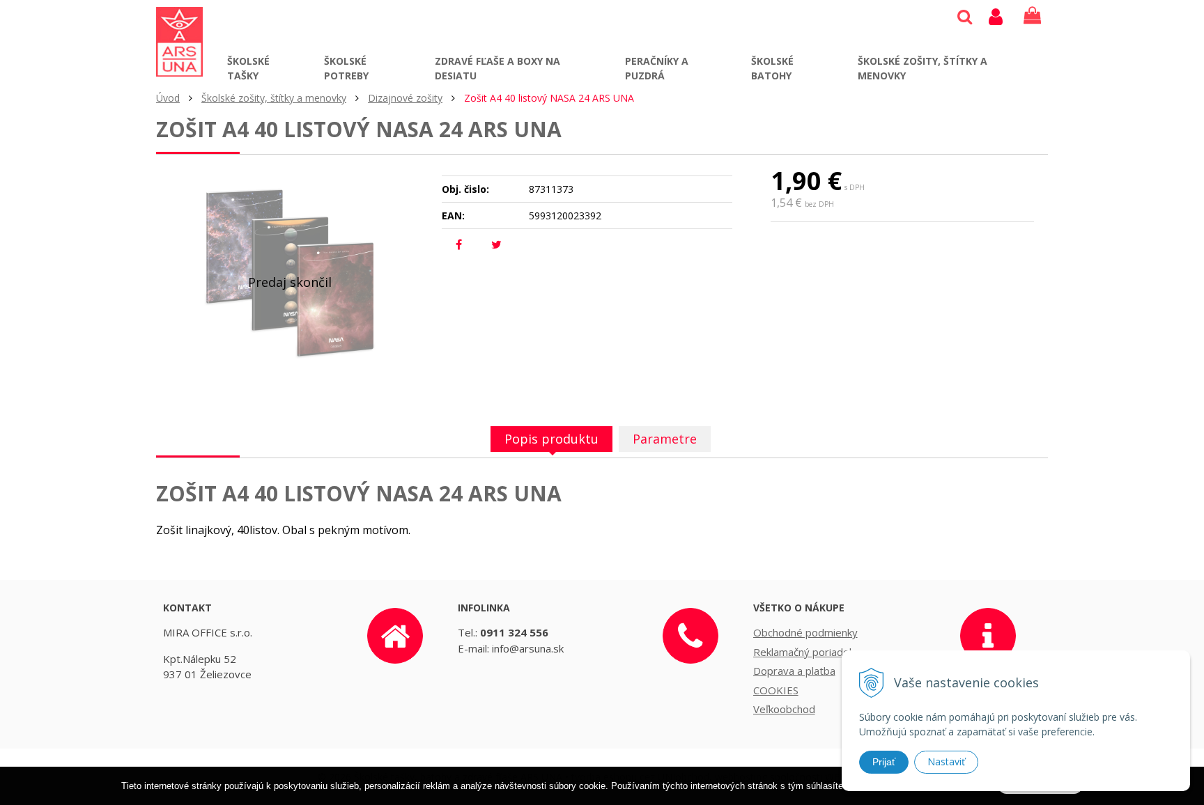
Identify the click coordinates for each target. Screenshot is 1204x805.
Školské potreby (346, 68)
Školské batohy (772, 68)
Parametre (665, 438)
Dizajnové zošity (405, 97)
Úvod (168, 97)
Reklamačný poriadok (803, 652)
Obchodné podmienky (805, 632)
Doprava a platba (794, 671)
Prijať (883, 761)
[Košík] (1032, 15)
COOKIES (775, 690)
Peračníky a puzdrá (656, 68)
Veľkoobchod (784, 709)
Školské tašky (248, 68)
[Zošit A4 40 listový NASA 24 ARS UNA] (290, 273)
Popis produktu (551, 438)
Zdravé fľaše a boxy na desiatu (497, 68)
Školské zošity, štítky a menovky (922, 68)
